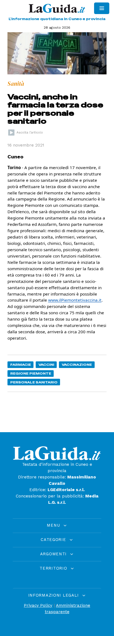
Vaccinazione (77, 364)
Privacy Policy (38, 605)
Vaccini (46, 364)
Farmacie (20, 364)
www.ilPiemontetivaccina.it (75, 300)
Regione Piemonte (30, 373)
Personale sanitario (34, 382)
